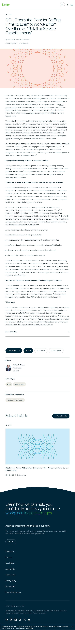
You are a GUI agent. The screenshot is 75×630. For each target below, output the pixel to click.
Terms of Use (10, 575)
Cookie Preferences (13, 592)
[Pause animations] (68, 4)
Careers (8, 557)
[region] (37, 627)
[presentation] (37, 446)
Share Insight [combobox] (12, 351)
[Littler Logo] (6, 4)
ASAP (10, 425)
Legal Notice (10, 563)
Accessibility (10, 569)
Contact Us (9, 551)
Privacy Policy (10, 580)
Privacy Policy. (29, 628)
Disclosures (9, 586)
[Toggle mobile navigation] (72, 5)
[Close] (72, 627)
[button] (6, 620)
